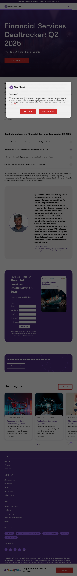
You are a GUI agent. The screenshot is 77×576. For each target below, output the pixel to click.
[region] (38, 100)
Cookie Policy (13, 104)
